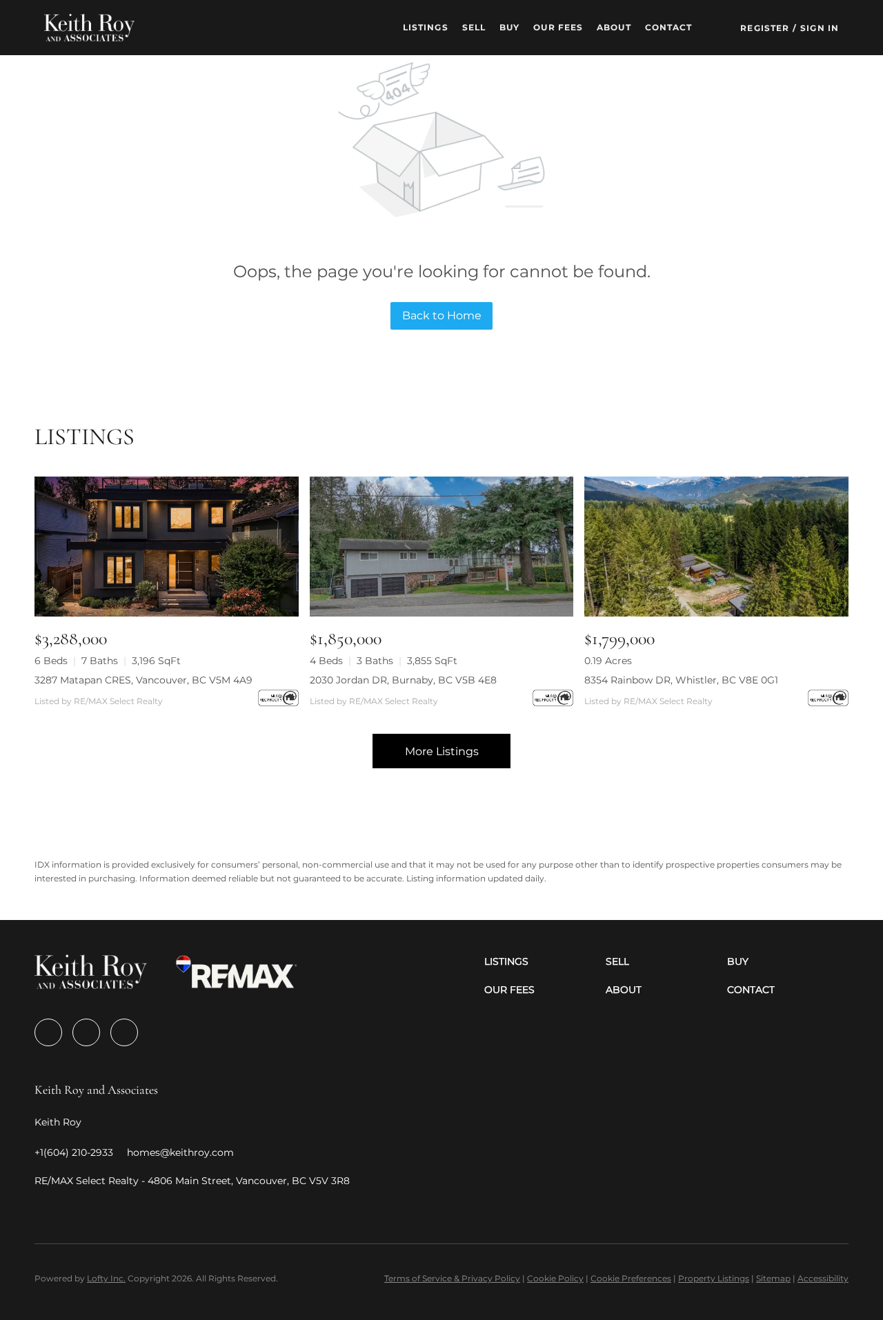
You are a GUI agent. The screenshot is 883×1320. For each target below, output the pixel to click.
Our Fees (558, 27)
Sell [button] (474, 27)
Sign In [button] (819, 28)
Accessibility (823, 1278)
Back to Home (442, 315)
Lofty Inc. (106, 1278)
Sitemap (773, 1278)
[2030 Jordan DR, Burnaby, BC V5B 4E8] (442, 547)
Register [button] (764, 28)
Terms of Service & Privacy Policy (452, 1278)
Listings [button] (425, 27)
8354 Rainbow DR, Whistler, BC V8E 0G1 (681, 680)
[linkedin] (86, 1032)
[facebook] (48, 1032)
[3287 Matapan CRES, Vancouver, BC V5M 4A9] (166, 547)
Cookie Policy (555, 1278)
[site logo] (90, 976)
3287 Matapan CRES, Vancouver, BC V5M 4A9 (143, 680)
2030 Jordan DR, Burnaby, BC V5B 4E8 (403, 680)
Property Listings (713, 1278)
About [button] (614, 27)
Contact (669, 27)
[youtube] (124, 1032)
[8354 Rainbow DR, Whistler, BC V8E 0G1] (716, 547)
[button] (89, 27)
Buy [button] (509, 27)
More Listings (442, 751)
